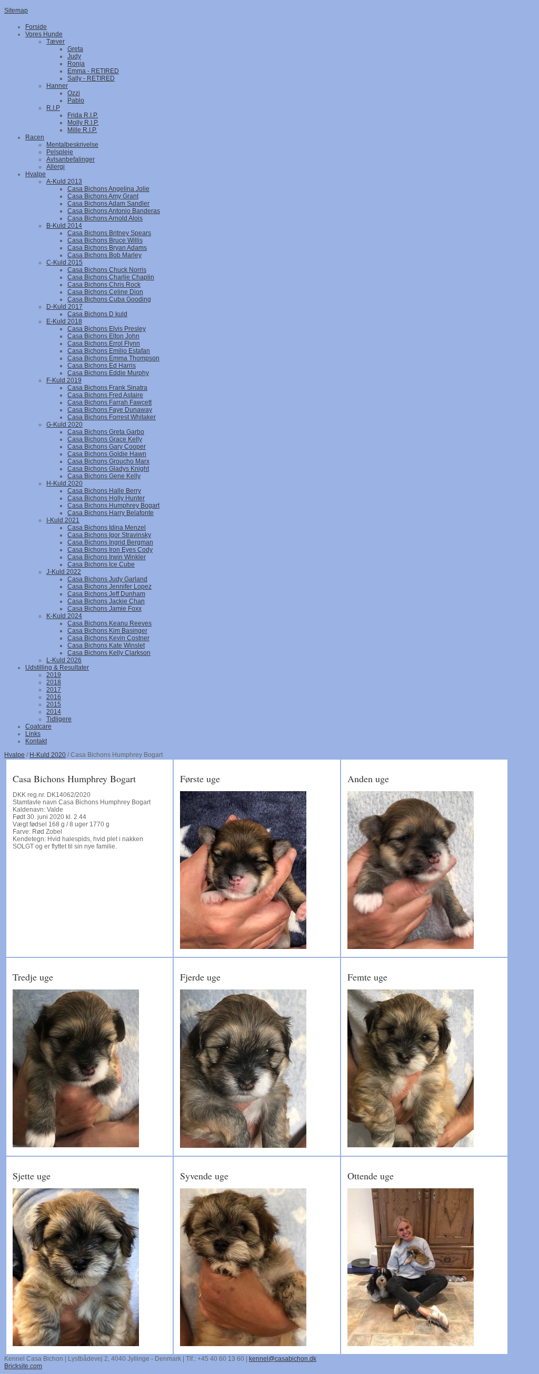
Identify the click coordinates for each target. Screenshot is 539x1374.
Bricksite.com (23, 1366)
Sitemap (16, 10)
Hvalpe (14, 755)
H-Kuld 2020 (47, 755)
